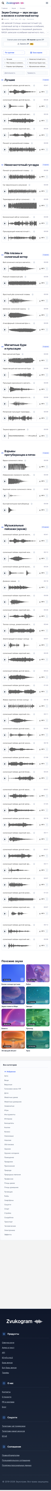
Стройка (7, 1213)
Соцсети (7, 1205)
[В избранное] (34, 85)
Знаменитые (9, 1106)
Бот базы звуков (9, 1367)
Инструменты (9, 1114)
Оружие (7, 1149)
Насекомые (9, 1136)
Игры (6, 1110)
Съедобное (8, 1217)
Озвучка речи (8, 1342)
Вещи (6, 1080)
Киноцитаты (9, 1123)
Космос (7, 1132)
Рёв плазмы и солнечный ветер (15, 63)
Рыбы (6, 1196)
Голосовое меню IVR (12, 1089)
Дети (6, 1093)
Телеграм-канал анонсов (13, 1431)
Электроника (9, 1230)
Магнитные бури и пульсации (38, 63)
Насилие (7, 1140)
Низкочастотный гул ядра (38, 59)
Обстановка (9, 1144)
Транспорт (8, 1222)
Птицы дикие (9, 1183)
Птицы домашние (11, 1187)
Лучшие (9, 59)
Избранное (11, 1072)
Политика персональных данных (16, 1465)
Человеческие (10, 1226)
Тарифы (5, 1372)
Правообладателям (10, 1455)
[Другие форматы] (47, 92)
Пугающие (8, 1192)
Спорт (6, 1209)
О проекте (6, 1397)
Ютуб (4, 1436)
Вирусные (8, 1085)
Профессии (8, 1179)
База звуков (7, 1362)
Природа (7, 1170)
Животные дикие (11, 1097)
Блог (4, 1407)
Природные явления (12, 1175)
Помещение (9, 1157)
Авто (6, 1076)
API (3, 1352)
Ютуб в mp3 (7, 1357)
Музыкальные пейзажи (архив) (38, 66)
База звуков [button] (37, 53)
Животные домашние (13, 1102)
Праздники (8, 1162)
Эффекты (8, 1235)
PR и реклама (8, 1402)
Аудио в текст (8, 1347)
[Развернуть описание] (48, 32)
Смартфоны (9, 1200)
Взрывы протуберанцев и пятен (15, 66)
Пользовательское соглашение (16, 1460)
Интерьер (8, 1119)
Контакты (6, 1392)
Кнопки (7, 1127)
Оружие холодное (11, 1153)
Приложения (9, 1166)
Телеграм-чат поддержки (13, 1426)
